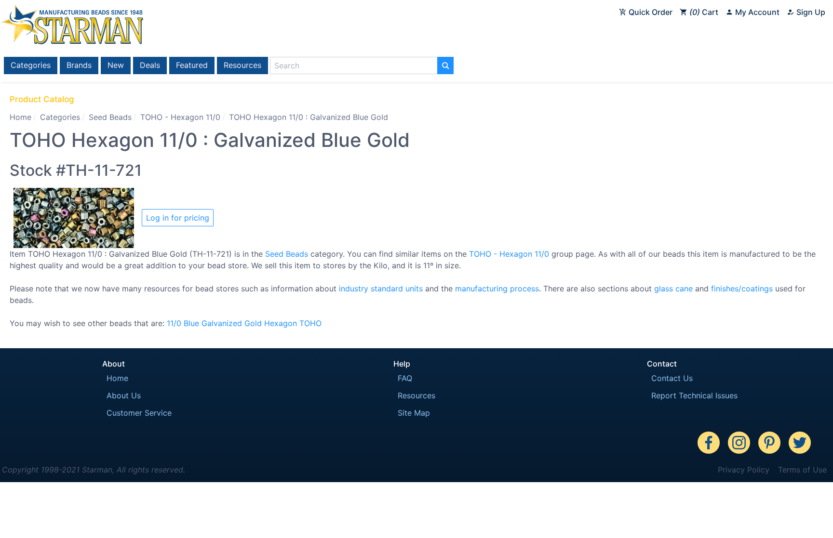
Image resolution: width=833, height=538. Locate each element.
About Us (124, 395)
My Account (756, 12)
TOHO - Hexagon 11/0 (180, 117)
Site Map (414, 413)
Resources (242, 65)
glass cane (673, 288)
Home (20, 117)
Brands (79, 65)
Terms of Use (802, 469)
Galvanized (222, 323)
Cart (705, 12)
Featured (192, 65)
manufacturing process (497, 288)
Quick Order (649, 12)
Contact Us (672, 378)
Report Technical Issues (694, 395)
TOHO (310, 323)
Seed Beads (110, 117)
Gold (253, 323)
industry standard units (381, 288)
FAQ (405, 378)
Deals (150, 65)
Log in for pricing (177, 218)
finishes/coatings (742, 288)
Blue (191, 323)
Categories (31, 65)
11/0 (174, 323)
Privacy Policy (743, 469)
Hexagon (280, 323)
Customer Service (139, 413)
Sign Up (809, 12)
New (115, 65)
